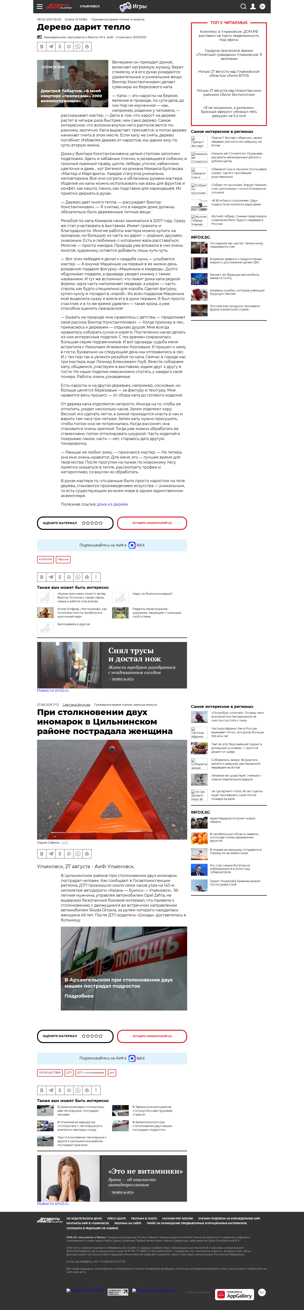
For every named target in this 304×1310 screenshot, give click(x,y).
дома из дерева (112, 504)
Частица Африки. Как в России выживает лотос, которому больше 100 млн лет (237, 732)
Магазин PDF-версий (177, 1218)
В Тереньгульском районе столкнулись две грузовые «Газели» (152, 1110)
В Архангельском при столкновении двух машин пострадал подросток (119, 983)
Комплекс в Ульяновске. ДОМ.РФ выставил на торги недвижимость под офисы (229, 36)
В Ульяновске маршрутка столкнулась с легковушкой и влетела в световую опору (79, 1125)
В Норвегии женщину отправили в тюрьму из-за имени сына (235, 851)
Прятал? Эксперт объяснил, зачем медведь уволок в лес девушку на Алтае (236, 141)
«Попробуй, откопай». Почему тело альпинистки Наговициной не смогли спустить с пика (237, 716)
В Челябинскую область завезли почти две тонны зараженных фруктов (234, 837)
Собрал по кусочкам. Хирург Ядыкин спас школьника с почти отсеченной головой (238, 188)
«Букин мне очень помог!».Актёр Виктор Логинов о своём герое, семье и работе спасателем (81, 597)
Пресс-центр (116, 1218)
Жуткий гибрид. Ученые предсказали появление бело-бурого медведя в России (239, 220)
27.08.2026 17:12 (48, 704)
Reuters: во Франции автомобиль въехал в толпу (234, 276)
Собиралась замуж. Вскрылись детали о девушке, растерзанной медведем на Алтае (235, 763)
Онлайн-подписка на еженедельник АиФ (229, 1218)
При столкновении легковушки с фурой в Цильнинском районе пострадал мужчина (82, 1141)
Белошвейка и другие (73, 624)
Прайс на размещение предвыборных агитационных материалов (197, 1223)
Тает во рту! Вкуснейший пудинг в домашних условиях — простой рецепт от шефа (236, 748)
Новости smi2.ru (53, 690)
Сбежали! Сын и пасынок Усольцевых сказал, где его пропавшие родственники (239, 173)
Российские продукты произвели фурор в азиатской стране (235, 308)
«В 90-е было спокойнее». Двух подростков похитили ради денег (236, 202)
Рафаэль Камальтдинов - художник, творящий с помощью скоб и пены (157, 612)
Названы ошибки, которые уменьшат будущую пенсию (237, 292)
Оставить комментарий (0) (152, 523)
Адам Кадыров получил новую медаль (232, 820)
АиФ (65, 842)
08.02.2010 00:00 (49, 19)
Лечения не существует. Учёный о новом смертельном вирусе (236, 777)
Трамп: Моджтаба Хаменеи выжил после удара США (235, 883)
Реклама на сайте (127, 1223)
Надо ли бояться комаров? (153, 593)
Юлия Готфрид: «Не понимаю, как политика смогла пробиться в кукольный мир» (82, 612)
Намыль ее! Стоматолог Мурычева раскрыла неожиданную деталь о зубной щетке (236, 157)
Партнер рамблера (198, 1292)
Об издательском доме (84, 1218)
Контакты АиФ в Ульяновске (87, 1223)
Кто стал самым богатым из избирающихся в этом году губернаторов (230, 869)
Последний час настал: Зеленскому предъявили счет (236, 245)
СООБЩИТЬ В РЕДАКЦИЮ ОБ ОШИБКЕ (92, 1228)
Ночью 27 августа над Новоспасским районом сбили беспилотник (229, 93)
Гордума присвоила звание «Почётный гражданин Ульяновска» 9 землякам (229, 55)
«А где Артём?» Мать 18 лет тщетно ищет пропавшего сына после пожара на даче (237, 795)
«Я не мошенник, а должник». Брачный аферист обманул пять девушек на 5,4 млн (229, 112)
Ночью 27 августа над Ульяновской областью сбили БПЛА (229, 74)
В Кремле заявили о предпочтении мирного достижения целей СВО (236, 260)
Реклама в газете (144, 1218)
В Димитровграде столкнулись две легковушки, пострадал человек (80, 1110)
